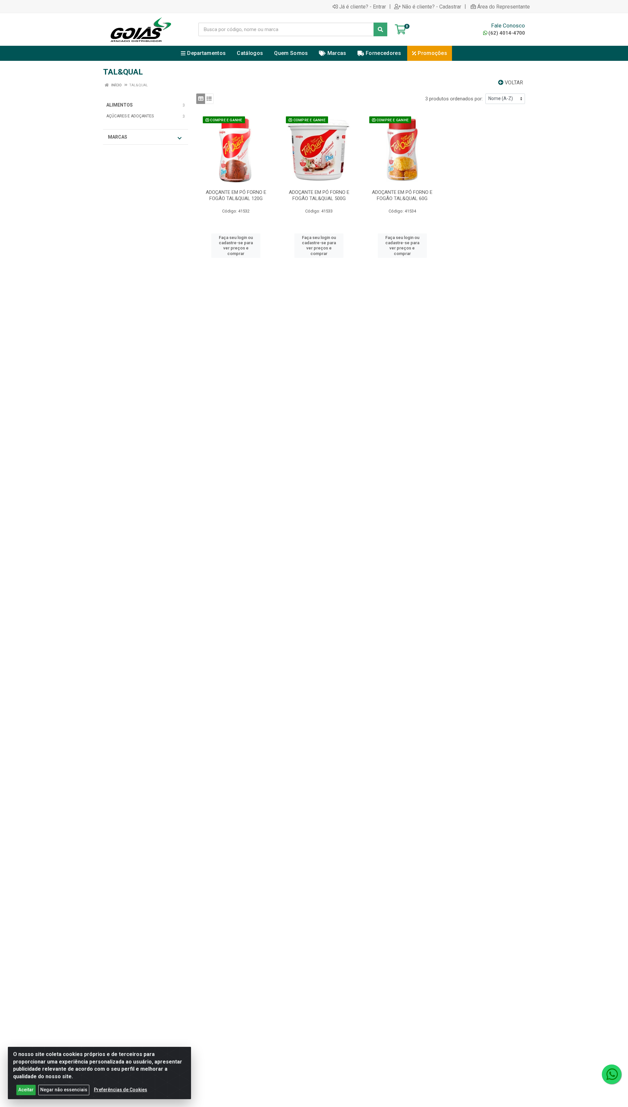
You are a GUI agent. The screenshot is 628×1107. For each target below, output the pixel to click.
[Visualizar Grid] (200, 99)
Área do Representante (503, 6)
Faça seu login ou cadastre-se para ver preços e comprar (236, 245)
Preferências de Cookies (120, 1089)
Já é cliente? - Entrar (362, 6)
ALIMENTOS (119, 105)
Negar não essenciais (63, 1089)
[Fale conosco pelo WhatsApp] (611, 1074)
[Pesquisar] (380, 29)
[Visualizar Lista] (209, 99)
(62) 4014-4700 (506, 33)
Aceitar (26, 1089)
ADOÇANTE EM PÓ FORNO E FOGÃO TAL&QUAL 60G (402, 195)
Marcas (117, 137)
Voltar (513, 82)
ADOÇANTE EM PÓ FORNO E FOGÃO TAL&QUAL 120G (236, 195)
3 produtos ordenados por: (454, 99)
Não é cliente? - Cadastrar (431, 6)
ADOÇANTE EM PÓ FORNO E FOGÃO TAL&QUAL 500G (319, 195)
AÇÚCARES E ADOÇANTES (130, 116)
